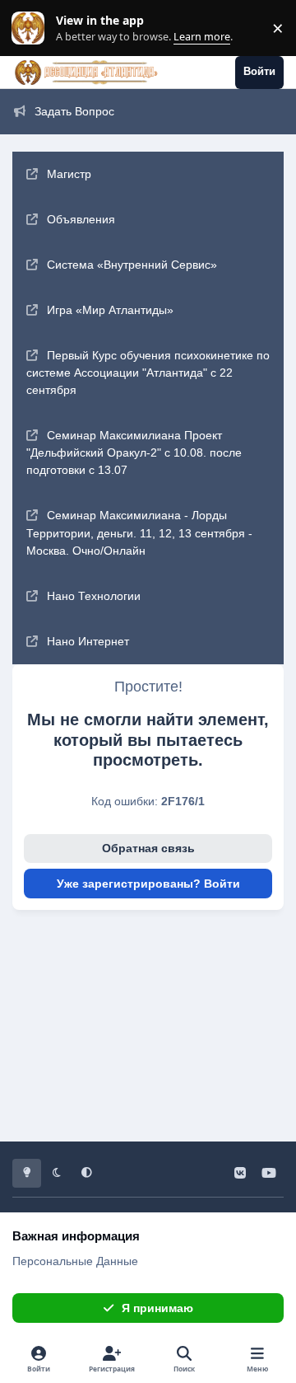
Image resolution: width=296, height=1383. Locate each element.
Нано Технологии (94, 595)
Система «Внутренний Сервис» (132, 264)
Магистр (69, 173)
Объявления (81, 219)
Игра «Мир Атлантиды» (110, 309)
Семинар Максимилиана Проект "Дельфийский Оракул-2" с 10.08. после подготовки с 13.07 (134, 453)
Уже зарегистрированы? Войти (148, 883)
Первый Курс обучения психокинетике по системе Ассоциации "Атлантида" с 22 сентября (148, 373)
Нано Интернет (88, 641)
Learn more (31, 28)
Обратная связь (148, 848)
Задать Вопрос (74, 111)
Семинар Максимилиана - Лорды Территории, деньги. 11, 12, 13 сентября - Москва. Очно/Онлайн (139, 533)
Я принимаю (157, 1308)
